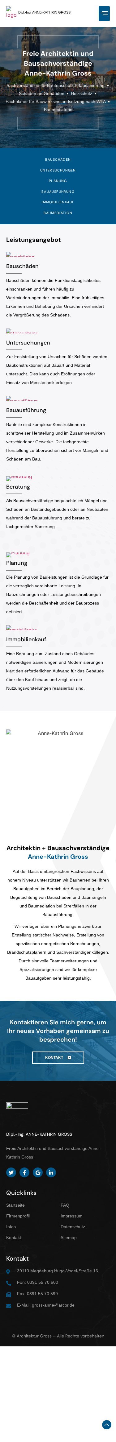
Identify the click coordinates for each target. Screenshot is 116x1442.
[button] (104, 13)
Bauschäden (22, 266)
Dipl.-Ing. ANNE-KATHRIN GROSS (44, 12)
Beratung (18, 486)
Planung (16, 563)
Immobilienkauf (26, 639)
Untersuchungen (28, 342)
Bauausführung (26, 410)
